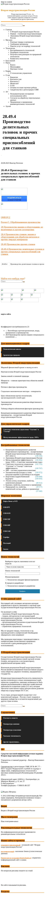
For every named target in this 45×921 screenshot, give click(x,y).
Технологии (10, 48)
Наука (8, 63)
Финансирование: (12, 577)
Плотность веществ (10, 718)
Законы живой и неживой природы (15, 376)
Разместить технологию (19, 59)
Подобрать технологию (19, 52)
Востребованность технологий (22, 50)
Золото (5, 549)
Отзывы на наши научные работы (23, 88)
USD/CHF (6, 519)
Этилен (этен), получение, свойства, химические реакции (20, 482)
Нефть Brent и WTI (10, 501)
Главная (9, 30)
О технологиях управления (21, 73)
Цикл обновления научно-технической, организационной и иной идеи (16, 397)
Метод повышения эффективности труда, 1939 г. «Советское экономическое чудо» (24, 461)
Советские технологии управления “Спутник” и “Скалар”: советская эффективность (19, 466)
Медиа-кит (14, 83)
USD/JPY (6, 507)
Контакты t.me (15, 79)
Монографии (15, 67)
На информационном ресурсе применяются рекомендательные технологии (18, 833)
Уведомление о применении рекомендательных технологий (22, 103)
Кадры (8, 71)
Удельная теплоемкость (12, 736)
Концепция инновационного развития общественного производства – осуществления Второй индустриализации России (22, 415)
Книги (12, 65)
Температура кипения (11, 724)
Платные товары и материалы (22, 42)
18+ (7, 92)
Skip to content (6, 2)
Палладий (7, 543)
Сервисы (5, 918)
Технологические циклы (12, 349)
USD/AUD (6, 513)
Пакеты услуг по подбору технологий (25, 46)
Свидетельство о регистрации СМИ (24, 90)
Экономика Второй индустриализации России (24, 458)
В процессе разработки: (14, 583)
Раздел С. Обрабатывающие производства (20, 222)
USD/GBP (6, 525)
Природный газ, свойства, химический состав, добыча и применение (22, 488)
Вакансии (14, 77)
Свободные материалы (19, 44)
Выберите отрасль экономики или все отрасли (20, 563)
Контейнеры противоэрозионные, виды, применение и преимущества (23, 332)
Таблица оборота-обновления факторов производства (22, 409)
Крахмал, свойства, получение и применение (23, 485)
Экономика (5, 896)
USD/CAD (6, 531)
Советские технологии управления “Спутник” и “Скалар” (21, 430)
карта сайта (6, 314)
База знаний (10, 61)
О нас (8, 75)
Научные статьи (16, 69)
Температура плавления (12, 730)
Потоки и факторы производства (14, 387)
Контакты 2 (14, 81)
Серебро (6, 537)
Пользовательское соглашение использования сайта (22, 95)
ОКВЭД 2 (5, 217)
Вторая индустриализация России (18, 10)
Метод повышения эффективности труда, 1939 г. (21, 437)
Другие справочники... (11, 742)
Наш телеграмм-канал (9, 821)
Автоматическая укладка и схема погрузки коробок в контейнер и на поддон (23, 473)
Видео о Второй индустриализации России (18, 810)
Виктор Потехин (16, 163)
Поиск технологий (12, 571)
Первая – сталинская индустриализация (26, 34)
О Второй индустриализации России (24, 32)
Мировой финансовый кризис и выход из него (19, 367)
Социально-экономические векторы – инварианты (21, 391)
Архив (8, 106)
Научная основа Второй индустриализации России (21, 372)
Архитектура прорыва (11, 355)
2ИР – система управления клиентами (21, 470)
